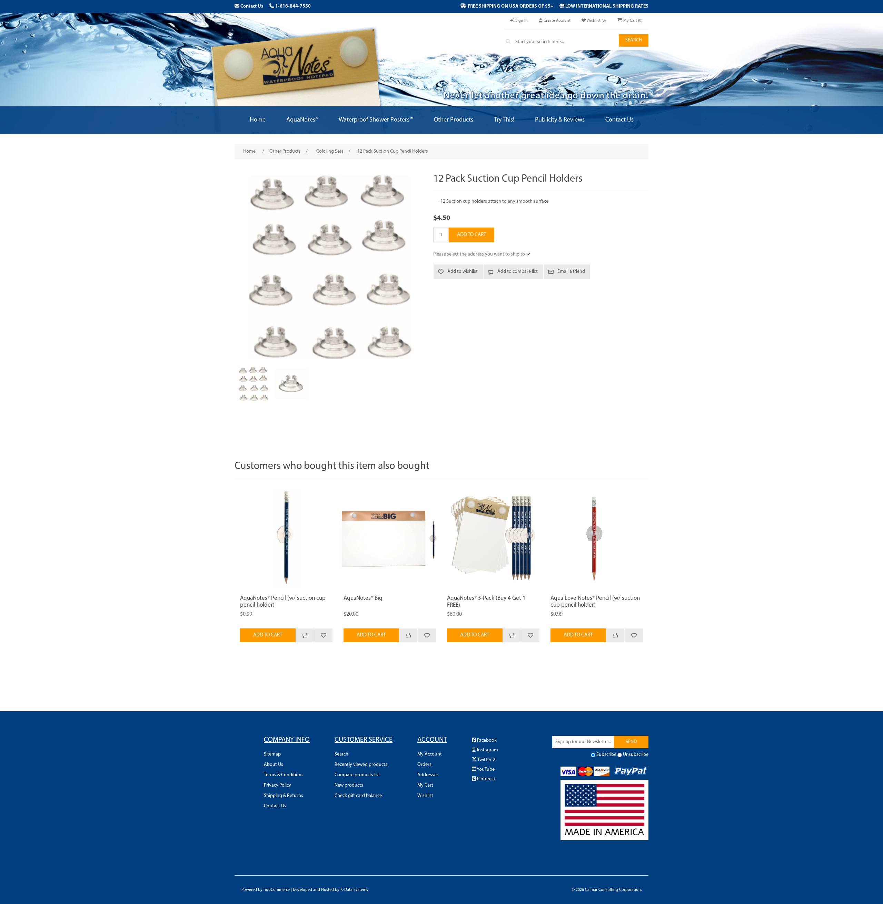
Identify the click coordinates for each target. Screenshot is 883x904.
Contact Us (251, 6)
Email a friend (571, 271)
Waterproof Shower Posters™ (376, 120)
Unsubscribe (635, 754)
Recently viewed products (361, 764)
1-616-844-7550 (292, 6)
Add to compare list (517, 271)
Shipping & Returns (283, 795)
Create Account (557, 21)
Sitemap (272, 754)
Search (633, 40)
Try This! (504, 120)
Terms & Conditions (284, 775)
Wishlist (425, 795)
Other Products (453, 120)
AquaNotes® (302, 120)
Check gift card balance (358, 795)
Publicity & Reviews (560, 120)
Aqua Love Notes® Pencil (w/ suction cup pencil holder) (595, 601)
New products (349, 785)
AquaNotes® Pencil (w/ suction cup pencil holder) (283, 601)
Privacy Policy (277, 785)
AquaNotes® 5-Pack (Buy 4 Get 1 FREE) (486, 601)
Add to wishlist (462, 271)
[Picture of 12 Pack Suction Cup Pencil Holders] (253, 384)
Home (258, 120)
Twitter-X (486, 759)
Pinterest (485, 779)
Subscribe (606, 754)
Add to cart (471, 235)
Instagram (487, 750)
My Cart (425, 785)
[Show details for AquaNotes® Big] (389, 538)
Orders (424, 764)
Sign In (521, 21)
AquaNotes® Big (363, 598)
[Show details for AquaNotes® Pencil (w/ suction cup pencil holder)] (286, 538)
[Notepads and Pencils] (493, 538)
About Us (273, 764)
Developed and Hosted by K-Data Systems (330, 890)
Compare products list (357, 775)
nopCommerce (277, 890)
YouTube (485, 769)
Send (631, 741)
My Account (429, 754)
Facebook (486, 740)
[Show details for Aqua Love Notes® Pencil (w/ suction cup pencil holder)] (596, 538)
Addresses (428, 775)
